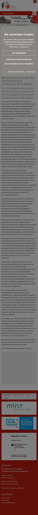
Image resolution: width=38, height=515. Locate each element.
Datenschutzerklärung (16, 72)
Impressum (31, 72)
